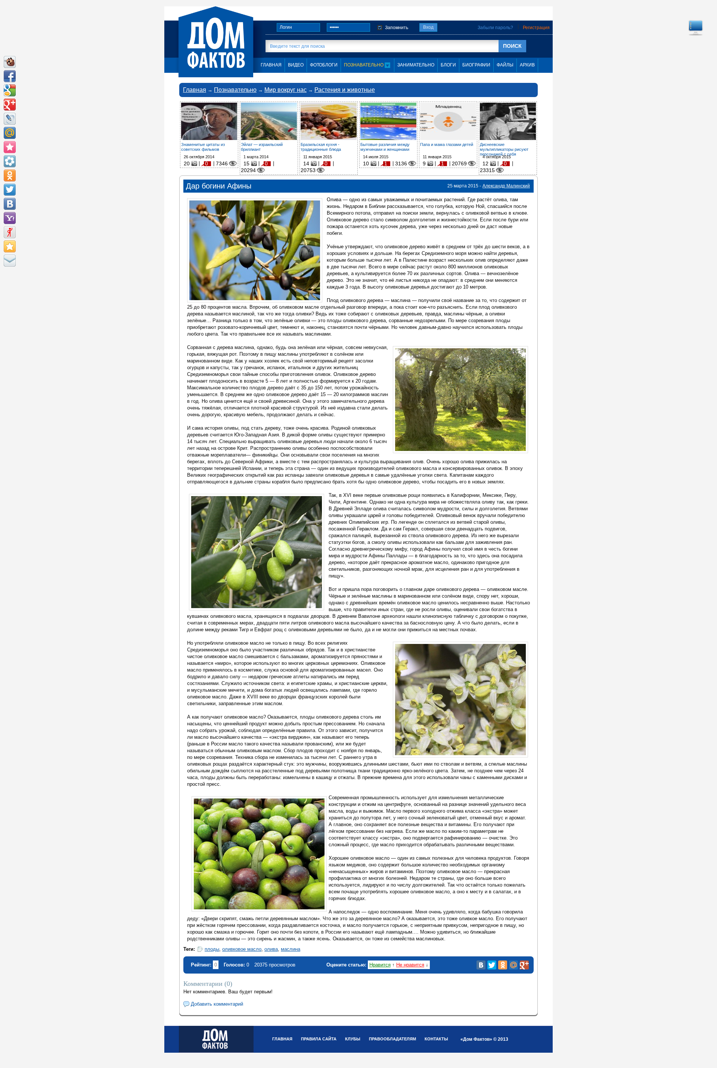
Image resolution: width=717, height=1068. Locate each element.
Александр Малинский (506, 186)
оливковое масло (241, 949)
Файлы (505, 65)
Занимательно (415, 65)
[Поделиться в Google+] (10, 104)
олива (271, 949)
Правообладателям (392, 1039)
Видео (296, 65)
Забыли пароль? (495, 27)
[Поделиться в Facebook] (10, 76)
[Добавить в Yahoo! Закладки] (10, 218)
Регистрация (536, 27)
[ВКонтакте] (481, 964)
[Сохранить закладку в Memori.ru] (10, 147)
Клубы (352, 1039)
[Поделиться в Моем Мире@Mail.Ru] (10, 133)
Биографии (476, 65)
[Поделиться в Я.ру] (10, 232)
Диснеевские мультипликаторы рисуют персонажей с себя (504, 149)
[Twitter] (491, 964)
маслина (290, 949)
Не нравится (410, 965)
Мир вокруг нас (285, 90)
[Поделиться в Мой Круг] (10, 161)
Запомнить (396, 27)
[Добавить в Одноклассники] (10, 175)
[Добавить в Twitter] (10, 190)
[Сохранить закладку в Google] (10, 90)
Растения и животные (344, 90)
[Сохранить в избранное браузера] (10, 246)
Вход (428, 27)
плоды (212, 949)
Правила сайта (318, 1039)
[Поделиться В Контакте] (10, 204)
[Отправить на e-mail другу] (10, 261)
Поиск (512, 46)
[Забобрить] (10, 62)
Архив (527, 65)
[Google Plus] (524, 964)
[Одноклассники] (502, 964)
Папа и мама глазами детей (446, 144)
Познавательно (364, 65)
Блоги (448, 65)
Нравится (380, 965)
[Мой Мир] (513, 964)
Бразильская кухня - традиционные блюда (321, 147)
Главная (194, 90)
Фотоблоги (324, 65)
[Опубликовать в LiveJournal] (10, 119)
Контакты (436, 1039)
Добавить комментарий (217, 1004)
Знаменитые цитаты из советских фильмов (203, 147)
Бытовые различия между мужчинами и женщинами (385, 147)
